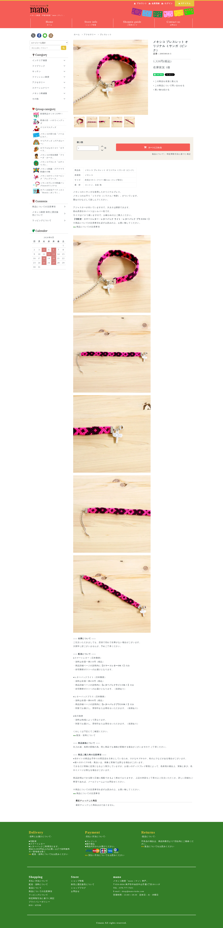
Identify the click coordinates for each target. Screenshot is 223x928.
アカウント (142, 3)
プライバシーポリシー (39, 902)
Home (49, 23)
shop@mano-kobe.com (133, 891)
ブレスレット (106, 34)
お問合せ (75, 891)
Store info (91, 23)
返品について (158, 154)
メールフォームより (97, 782)
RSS (31, 905)
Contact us (173, 23)
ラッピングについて (38, 895)
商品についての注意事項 (87, 223)
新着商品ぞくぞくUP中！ (51, 114)
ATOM (38, 905)
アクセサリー (90, 34)
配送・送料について (85, 735)
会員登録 (156, 3)
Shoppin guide (132, 23)
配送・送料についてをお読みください (49, 854)
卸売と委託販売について (82, 884)
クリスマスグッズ (48, 127)
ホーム (77, 34)
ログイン (169, 3)
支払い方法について (38, 881)
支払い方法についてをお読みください (105, 855)
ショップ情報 (77, 881)
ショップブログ (78, 888)
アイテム (186, 3)
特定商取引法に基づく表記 (179, 154)
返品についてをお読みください (159, 846)
